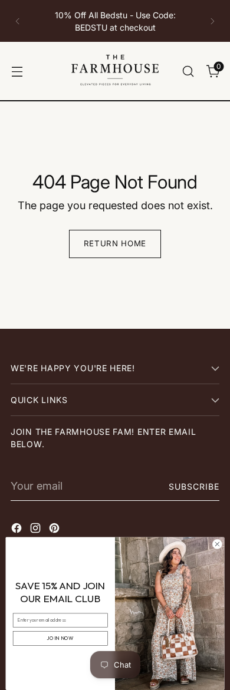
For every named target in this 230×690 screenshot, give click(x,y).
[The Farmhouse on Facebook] (18, 530)
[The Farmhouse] (115, 71)
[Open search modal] (188, 71)
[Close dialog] (217, 544)
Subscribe (194, 486)
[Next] (212, 21)
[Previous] (18, 21)
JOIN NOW (60, 638)
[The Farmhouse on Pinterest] (55, 530)
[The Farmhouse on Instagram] (36, 530)
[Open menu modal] (17, 71)
